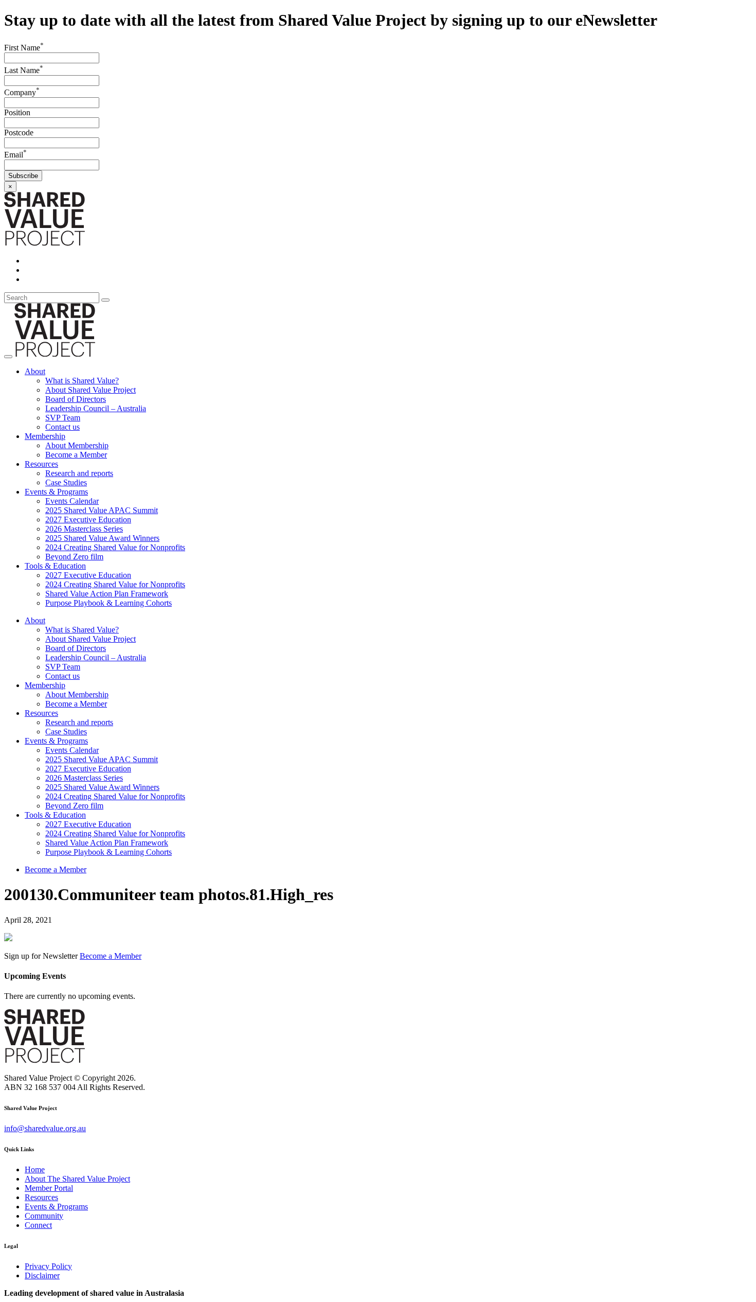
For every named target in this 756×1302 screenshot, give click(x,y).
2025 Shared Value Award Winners (102, 538)
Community (44, 1215)
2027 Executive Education (88, 519)
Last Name (23, 70)
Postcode (18, 132)
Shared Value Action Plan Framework (106, 593)
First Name (24, 47)
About (35, 371)
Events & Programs (56, 491)
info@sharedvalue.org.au (45, 1128)
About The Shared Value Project (77, 1178)
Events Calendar (72, 501)
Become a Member (76, 454)
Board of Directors (75, 399)
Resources (41, 464)
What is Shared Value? (82, 380)
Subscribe (23, 176)
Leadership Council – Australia (95, 408)
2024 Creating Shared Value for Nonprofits (115, 547)
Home (35, 1169)
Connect (38, 1225)
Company (22, 92)
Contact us (62, 427)
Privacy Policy (48, 1266)
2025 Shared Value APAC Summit (101, 510)
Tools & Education (55, 565)
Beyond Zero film (74, 556)
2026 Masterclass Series (84, 528)
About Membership (77, 445)
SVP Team (62, 417)
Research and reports (79, 473)
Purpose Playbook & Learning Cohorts (108, 603)
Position (17, 112)
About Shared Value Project (90, 389)
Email (15, 154)
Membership (45, 436)
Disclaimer (42, 1275)
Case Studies (66, 482)
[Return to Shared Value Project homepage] (44, 243)
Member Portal (49, 1188)
